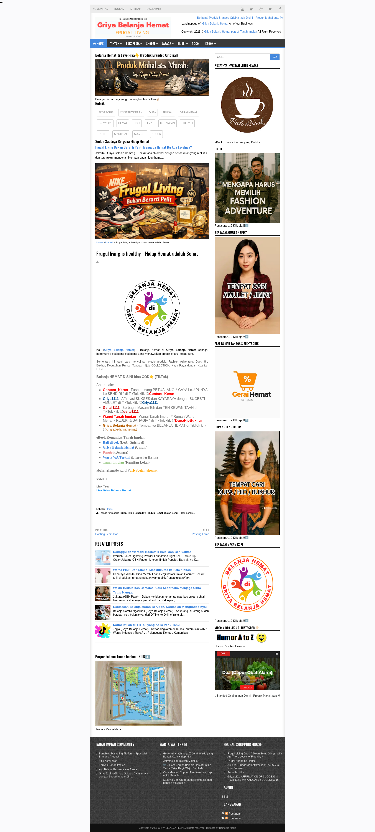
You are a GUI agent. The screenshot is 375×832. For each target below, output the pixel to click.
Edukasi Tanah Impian (112, 765)
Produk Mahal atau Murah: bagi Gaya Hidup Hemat (269, 17)
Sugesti (139, 134)
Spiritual (121, 134)
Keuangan (167, 123)
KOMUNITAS (100, 9)
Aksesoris (106, 112)
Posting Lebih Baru (107, 534)
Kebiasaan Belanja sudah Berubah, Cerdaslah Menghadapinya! (160, 606)
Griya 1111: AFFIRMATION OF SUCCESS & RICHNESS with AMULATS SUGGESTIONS (253, 778)
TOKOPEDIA (133, 43)
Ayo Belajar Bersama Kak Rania (118, 769)
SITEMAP (135, 9)
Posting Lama (200, 534)
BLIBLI (181, 43)
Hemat (122, 123)
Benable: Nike (235, 772)
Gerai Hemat (188, 112)
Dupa (152, 112)
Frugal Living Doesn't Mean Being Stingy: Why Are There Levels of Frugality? (254, 755)
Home (100, 43)
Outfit (103, 134)
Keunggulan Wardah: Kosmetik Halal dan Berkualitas (152, 552)
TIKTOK (114, 43)
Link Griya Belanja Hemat (113, 490)
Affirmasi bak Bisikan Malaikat (180, 760)
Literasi (187, 123)
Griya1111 (105, 123)
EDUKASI (119, 9)
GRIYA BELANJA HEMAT (171, 828)
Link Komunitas (108, 760)
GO (275, 56)
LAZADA (166, 43)
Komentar (234, 818)
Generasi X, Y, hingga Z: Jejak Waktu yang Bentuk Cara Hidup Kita (188, 755)
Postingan (234, 813)
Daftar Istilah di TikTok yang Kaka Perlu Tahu (146, 624)
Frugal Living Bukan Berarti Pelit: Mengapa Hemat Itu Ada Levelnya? (143, 147)
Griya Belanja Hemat (215, 23)
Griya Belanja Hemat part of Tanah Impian (230, 31)
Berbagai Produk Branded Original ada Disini (206, 17)
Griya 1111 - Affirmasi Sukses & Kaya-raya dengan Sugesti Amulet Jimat (123, 775)
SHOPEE (150, 43)
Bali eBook (111, 442)
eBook (209, 43)
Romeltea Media (227, 828)
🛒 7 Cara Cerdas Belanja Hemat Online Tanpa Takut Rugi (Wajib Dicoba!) (187, 767)
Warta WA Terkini (116, 457)
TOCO (195, 43)
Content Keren (131, 112)
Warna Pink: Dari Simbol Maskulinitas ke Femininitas (152, 570)
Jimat (150, 123)
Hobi (137, 123)
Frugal (168, 112)
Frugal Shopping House (241, 760)
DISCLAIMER (154, 9)
